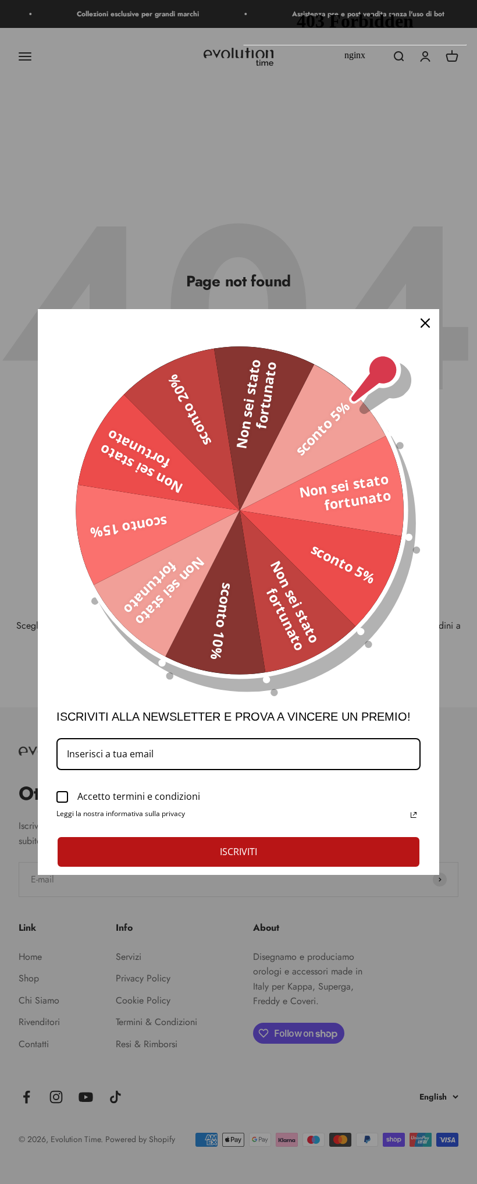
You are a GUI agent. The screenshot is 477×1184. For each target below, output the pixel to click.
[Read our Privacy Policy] (414, 815)
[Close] (425, 323)
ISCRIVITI (238, 851)
